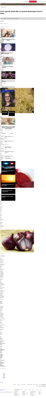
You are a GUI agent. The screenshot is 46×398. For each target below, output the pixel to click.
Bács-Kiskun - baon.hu (16, 391)
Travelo (19, 4)
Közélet (22, 389)
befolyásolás (6, 138)
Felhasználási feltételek (29, 384)
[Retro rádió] (30, 2)
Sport (13, 4)
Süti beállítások (43, 384)
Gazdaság (26, 389)
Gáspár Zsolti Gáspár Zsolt (4, 83)
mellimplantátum (7, 144)
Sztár (11, 4)
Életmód (16, 4)
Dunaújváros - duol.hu (24, 391)
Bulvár (33, 389)
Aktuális (8, 4)
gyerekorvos (8, 130)
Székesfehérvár (40, 1)
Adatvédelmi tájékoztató (23, 384)
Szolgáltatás (37, 389)
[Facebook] (45, 383)
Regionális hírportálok (16, 389)
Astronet (22, 4)
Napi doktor (27, 4)
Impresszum (18, 384)
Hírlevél (39, 384)
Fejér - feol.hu (23, 392)
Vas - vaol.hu (39, 392)
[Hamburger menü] (1, 4)
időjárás (6, 153)
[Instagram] (43, 383)
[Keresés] (45, 4)
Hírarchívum (14, 384)
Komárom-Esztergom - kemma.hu (33, 392)
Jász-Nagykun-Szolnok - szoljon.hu (33, 391)
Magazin (29, 389)
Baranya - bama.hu (15, 392)
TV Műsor (30, 4)
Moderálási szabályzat (35, 384)
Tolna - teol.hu (39, 391)
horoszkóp (2, 55)
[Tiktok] (41, 383)
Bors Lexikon (26, 1)
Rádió (40, 389)
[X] (0, 46)
